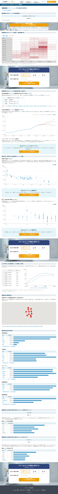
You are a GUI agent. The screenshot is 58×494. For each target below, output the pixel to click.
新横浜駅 (8, 326)
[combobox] (34, 79)
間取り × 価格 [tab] (5, 35)
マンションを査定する (29, 25)
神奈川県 (16, 4)
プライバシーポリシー (36, 490)
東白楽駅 (32, 326)
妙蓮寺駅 (20, 326)
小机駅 (29, 326)
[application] (29, 175)
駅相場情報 (12, 4)
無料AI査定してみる (51, 1)
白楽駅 (17, 326)
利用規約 (28, 490)
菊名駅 (11, 326)
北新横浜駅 (36, 326)
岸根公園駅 (41, 326)
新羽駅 (27, 326)
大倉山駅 (14, 326)
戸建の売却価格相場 (7, 10)
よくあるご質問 (15, 490)
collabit (30, 492)
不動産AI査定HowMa (5, 4)
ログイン (26, 487)
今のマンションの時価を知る (29, 151)
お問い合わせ (23, 490)
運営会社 (44, 490)
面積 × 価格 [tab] (11, 35)
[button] (37, 1)
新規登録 (31, 487)
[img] (29, 125)
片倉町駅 (23, 326)
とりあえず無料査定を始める (29, 83)
